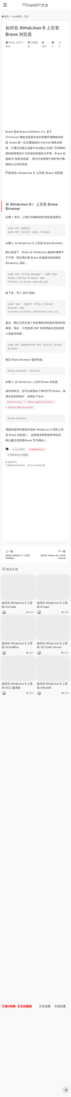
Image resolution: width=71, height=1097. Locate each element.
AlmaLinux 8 (20, 204)
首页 (7, 16)
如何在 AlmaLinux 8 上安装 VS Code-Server (52, 645)
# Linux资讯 (19, 449)
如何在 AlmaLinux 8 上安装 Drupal (52, 604)
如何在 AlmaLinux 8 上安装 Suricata (17, 604)
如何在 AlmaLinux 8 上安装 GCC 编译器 (17, 685)
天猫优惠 (60, 1006)
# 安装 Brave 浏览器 (18, 454)
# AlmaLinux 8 (36, 449)
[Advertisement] (35, 92)
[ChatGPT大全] (35, 5)
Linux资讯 (16, 16)
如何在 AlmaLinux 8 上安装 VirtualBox (17, 645)
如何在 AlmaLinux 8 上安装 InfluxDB (52, 685)
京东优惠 (45, 1006)
